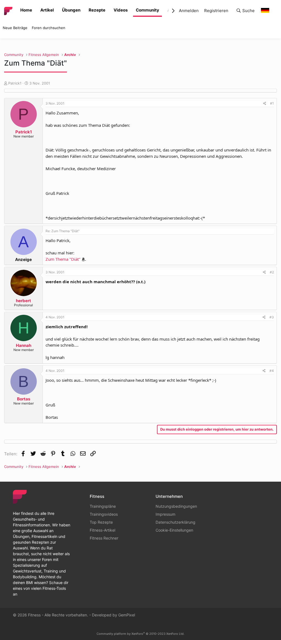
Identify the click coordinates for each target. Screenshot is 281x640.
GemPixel (126, 615)
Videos (121, 10)
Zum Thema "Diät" (63, 259)
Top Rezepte (101, 522)
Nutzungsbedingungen (176, 506)
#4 (271, 371)
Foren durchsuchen (48, 28)
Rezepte (97, 10)
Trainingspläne (103, 506)
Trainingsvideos (104, 514)
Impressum (165, 514)
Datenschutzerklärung (175, 522)
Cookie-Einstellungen (174, 530)
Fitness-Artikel (102, 530)
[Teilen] (264, 103)
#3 (271, 317)
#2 (272, 272)
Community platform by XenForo (140, 634)
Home (26, 10)
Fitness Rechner (104, 538)
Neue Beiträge (15, 28)
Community (147, 10)
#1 (272, 103)
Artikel (47, 10)
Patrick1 (14, 83)
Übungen (71, 10)
